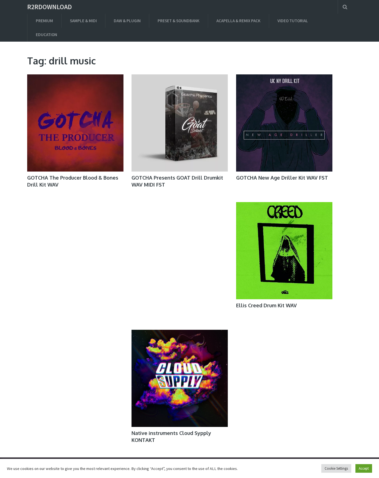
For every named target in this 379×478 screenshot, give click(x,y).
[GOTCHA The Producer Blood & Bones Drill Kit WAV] (75, 123)
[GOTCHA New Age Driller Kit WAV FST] (284, 123)
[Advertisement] (75, 383)
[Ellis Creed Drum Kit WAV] (284, 250)
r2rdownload (49, 7)
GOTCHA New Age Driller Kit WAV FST (282, 178)
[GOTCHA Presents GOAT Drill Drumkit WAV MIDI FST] (180, 123)
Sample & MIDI (83, 20)
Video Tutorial (292, 20)
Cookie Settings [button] (336, 468)
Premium (44, 20)
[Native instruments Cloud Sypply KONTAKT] (180, 378)
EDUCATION (46, 34)
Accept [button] (364, 468)
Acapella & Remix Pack (238, 20)
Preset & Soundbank (178, 20)
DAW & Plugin (127, 20)
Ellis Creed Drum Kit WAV (266, 305)
